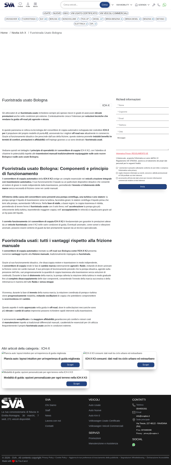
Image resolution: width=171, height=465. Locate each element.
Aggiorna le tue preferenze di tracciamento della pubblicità (93, 457)
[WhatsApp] (133, 444)
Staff (47, 410)
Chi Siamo (50, 405)
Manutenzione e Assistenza (103, 443)
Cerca (105, 5)
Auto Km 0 (94, 415)
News (48, 415)
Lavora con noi (53, 420)
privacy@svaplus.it (151, 433)
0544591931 (141, 409)
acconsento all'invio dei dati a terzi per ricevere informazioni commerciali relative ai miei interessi (140, 179)
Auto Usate (95, 405)
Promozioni (95, 438)
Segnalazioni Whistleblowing (132, 457)
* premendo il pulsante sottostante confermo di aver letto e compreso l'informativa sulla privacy (143, 169)
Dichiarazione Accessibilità (158, 457)
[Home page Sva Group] (10, 4)
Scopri (70, 364)
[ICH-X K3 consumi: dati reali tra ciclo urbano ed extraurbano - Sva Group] (120, 353)
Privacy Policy (48, 457)
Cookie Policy (61, 457)
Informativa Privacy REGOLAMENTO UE (132, 153)
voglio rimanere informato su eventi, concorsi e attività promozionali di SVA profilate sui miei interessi (142, 174)
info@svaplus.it (143, 416)
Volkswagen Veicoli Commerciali (106, 426)
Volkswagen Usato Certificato (104, 420)
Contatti (49, 426)
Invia (142, 186)
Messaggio (121, 138)
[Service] (153, 4)
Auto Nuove (95, 410)
